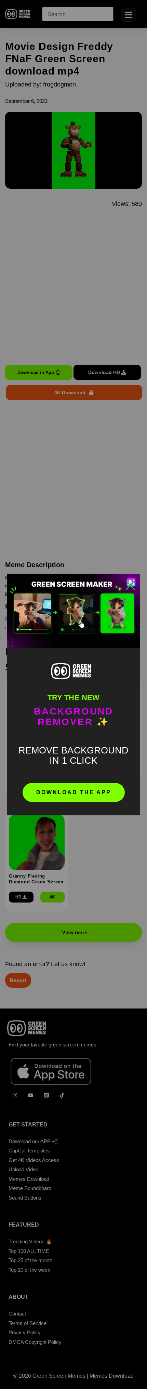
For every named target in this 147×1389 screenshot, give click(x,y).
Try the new (73, 697)
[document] (73, 694)
